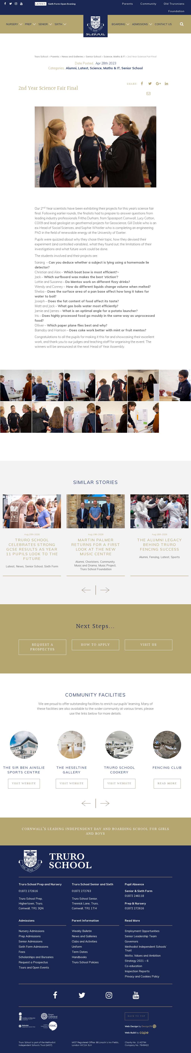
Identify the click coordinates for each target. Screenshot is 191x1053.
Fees (22, 952)
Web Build (130, 1032)
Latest (83, 68)
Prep (28, 24)
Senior (43, 24)
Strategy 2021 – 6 (136, 961)
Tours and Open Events (34, 967)
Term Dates (80, 952)
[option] (64, 3)
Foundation (176, 11)
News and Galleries (84, 936)
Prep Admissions (30, 936)
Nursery (12, 24)
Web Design (131, 1026)
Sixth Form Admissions (33, 946)
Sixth (58, 24)
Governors (131, 941)
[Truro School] (55, 861)
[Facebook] (5, 3)
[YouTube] (21, 3)
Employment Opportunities (142, 931)
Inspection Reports (137, 971)
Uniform (77, 946)
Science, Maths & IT (105, 68)
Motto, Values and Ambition (143, 955)
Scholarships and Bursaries (36, 957)
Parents (127, 3)
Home (95, 24)
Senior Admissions (31, 941)
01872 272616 (28, 891)
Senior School (132, 68)
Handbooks (79, 957)
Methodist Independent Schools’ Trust (146, 948)
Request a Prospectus (33, 962)
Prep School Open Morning (63, 3)
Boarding (118, 24)
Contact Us (163, 24)
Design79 (147, 1026)
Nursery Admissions (31, 931)
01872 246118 (134, 896)
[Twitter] (10, 3)
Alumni (71, 68)
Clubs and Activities (84, 941)
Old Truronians (174, 3)
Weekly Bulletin (82, 931)
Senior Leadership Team (141, 936)
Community (148, 3)
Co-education (133, 966)
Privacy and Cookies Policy (142, 976)
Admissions (140, 24)
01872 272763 (81, 891)
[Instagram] (16, 3)
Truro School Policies (85, 962)
